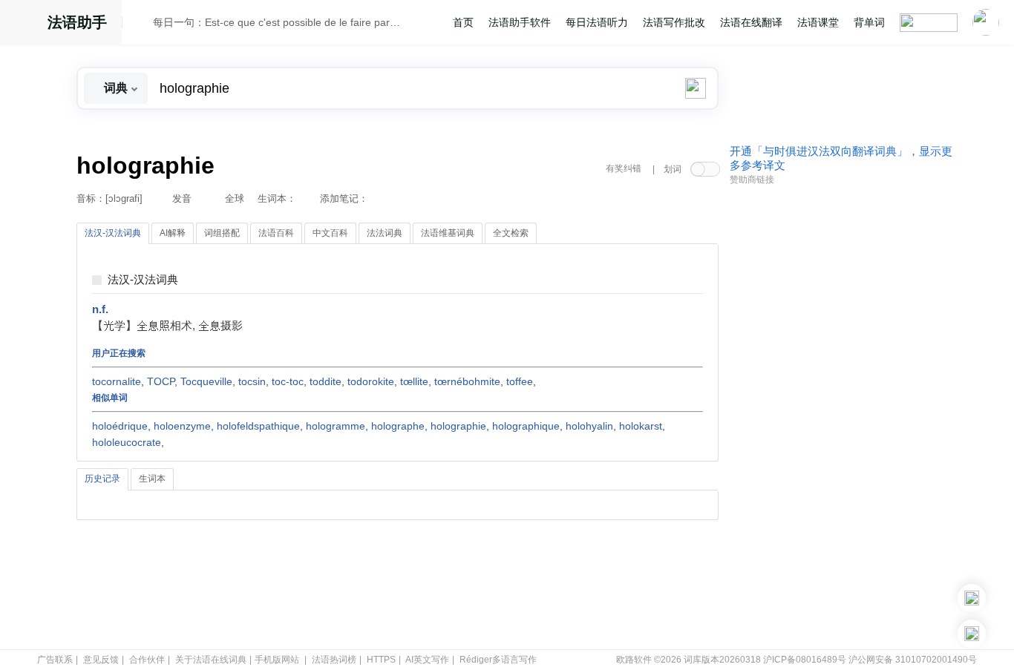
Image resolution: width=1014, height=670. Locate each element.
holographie (458, 426)
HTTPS (381, 659)
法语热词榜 (334, 659)
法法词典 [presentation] (384, 233)
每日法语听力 (597, 22)
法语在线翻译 (751, 22)
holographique (526, 426)
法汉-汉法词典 (143, 280)
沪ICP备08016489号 (804, 659)
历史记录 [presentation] (102, 478)
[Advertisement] (841, 417)
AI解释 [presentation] (173, 233)
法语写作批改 (674, 22)
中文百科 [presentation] (330, 233)
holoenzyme (182, 426)
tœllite (414, 381)
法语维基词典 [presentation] (447, 233)
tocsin (252, 381)
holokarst (640, 426)
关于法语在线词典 (210, 659)
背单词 (869, 22)
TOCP (160, 381)
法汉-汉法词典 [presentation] (113, 233)
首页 (463, 22)
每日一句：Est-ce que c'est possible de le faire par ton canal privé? (277, 22)
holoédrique (120, 426)
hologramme (335, 426)
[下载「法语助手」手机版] (972, 598)
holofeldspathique (258, 426)
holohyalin (589, 426)
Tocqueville (206, 381)
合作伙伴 (147, 659)
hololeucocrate (126, 442)
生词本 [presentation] (152, 478)
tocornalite (116, 381)
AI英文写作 (427, 659)
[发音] (141, 24)
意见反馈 (101, 659)
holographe (398, 426)
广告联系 (55, 659)
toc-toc (288, 381)
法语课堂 (818, 22)
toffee (519, 381)
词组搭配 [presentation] (222, 233)
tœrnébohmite (467, 381)
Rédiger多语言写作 (498, 659)
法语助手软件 (519, 22)
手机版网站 (277, 659)
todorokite (370, 381)
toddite (325, 381)
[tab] (112, 234)
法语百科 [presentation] (276, 233)
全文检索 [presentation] (511, 233)
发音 (182, 198)
